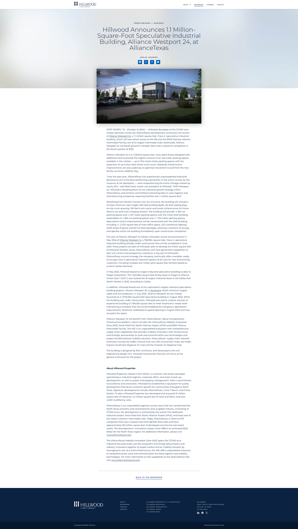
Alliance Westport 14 (130, 240)
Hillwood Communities (157, 507)
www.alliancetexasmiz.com (125, 460)
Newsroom (198, 4)
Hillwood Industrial (156, 504)
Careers (210, 4)
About (185, 4)
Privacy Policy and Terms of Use (214, 525)
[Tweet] (146, 62)
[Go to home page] (85, 4)
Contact (220, 4)
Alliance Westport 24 (120, 136)
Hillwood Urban (154, 509)
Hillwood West (153, 512)
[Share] (140, 62)
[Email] (158, 62)
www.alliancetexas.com (119, 435)
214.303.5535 (202, 509)
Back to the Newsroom (149, 477)
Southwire (156, 291)
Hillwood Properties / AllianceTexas (163, 502)
